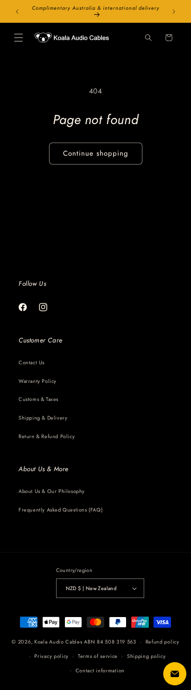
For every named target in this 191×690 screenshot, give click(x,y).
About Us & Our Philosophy (52, 491)
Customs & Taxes (38, 399)
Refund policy (162, 641)
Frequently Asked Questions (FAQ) (60, 509)
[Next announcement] (174, 11)
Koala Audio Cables (58, 641)
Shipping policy (146, 656)
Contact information (100, 670)
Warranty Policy (38, 381)
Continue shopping (95, 153)
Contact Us (32, 362)
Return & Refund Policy (47, 436)
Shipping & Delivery (43, 417)
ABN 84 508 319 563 (110, 641)
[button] (18, 37)
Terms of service (98, 656)
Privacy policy (51, 656)
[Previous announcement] (17, 11)
